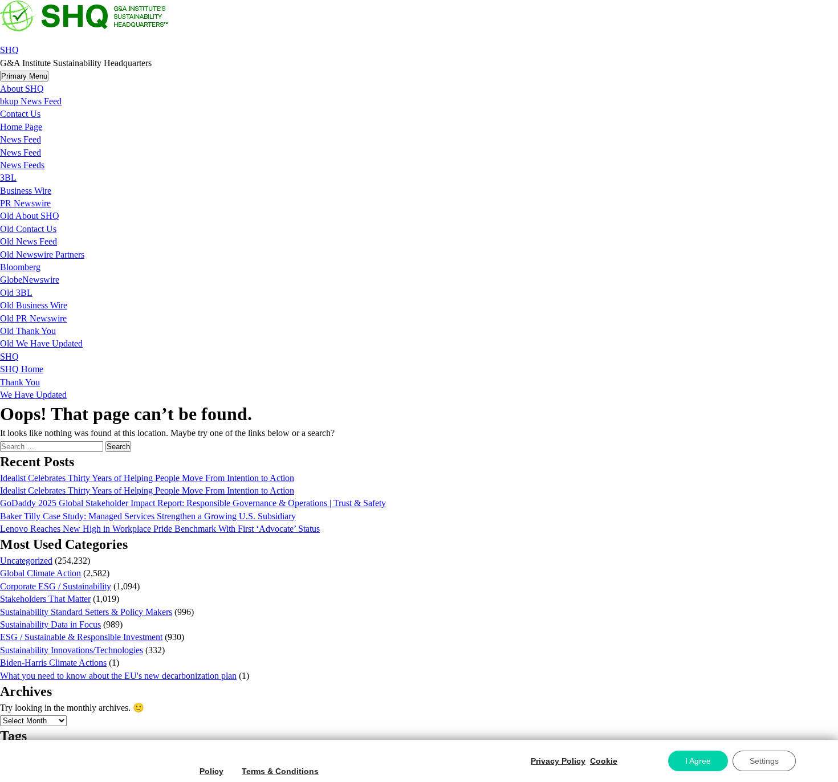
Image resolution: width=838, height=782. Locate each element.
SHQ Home (21, 369)
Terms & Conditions (280, 771)
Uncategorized (26, 560)
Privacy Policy (558, 760)
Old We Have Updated (41, 343)
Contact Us (20, 114)
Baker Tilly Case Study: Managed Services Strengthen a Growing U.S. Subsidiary (148, 516)
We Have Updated (33, 395)
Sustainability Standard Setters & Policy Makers (86, 612)
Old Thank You (28, 331)
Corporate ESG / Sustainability (55, 586)
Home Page (21, 127)
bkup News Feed (31, 101)
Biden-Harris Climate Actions (53, 662)
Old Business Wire (33, 305)
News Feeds (22, 165)
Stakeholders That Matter (45, 599)
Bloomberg (20, 267)
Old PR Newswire (33, 318)
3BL (8, 177)
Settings (764, 760)
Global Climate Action (40, 573)
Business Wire (25, 191)
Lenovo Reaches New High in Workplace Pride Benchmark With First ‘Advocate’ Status (160, 528)
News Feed (20, 139)
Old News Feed (28, 241)
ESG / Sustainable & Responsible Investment (81, 637)
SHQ (9, 50)
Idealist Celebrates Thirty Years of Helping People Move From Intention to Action (147, 478)
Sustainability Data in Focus (50, 624)
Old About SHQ (29, 216)
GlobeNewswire (29, 279)
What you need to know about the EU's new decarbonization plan (118, 676)
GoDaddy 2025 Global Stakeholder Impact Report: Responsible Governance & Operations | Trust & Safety (193, 503)
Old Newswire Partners (42, 254)
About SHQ (22, 88)
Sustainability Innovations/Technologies (71, 650)
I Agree (698, 760)
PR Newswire (25, 203)
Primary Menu (24, 76)
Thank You (20, 382)
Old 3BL (16, 293)
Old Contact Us (28, 229)
